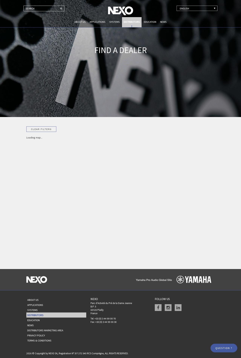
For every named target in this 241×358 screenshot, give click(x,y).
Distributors (132, 22)
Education (150, 22)
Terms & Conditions (39, 340)
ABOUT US (80, 22)
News (163, 22)
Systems (114, 22)
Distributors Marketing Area (45, 330)
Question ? (223, 348)
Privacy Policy (36, 335)
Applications (97, 22)
